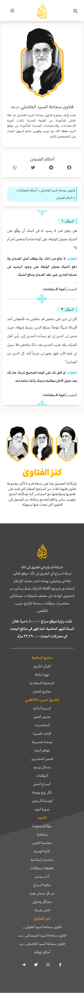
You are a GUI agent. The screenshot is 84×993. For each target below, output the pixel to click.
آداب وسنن (42, 876)
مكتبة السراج (42, 884)
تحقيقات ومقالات (42, 868)
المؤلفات (42, 775)
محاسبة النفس (42, 842)
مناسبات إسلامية (42, 859)
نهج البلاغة (42, 674)
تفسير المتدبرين (42, 758)
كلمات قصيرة (42, 733)
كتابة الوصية (42, 851)
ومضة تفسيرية (42, 741)
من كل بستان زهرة (42, 893)
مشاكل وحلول (42, 901)
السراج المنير (42, 784)
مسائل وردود (42, 767)
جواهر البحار (42, 750)
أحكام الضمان (42, 159)
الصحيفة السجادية (42, 683)
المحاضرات (42, 725)
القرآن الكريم (42, 666)
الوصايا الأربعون (42, 800)
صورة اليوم (42, 809)
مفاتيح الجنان (42, 691)
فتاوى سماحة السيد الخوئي (42, 927)
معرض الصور (42, 716)
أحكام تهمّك (42, 952)
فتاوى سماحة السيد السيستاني (42, 935)
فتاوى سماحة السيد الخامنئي (42, 943)
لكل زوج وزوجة (42, 792)
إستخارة (42, 834)
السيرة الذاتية (42, 708)
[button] (75, 11)
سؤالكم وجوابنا (42, 826)
